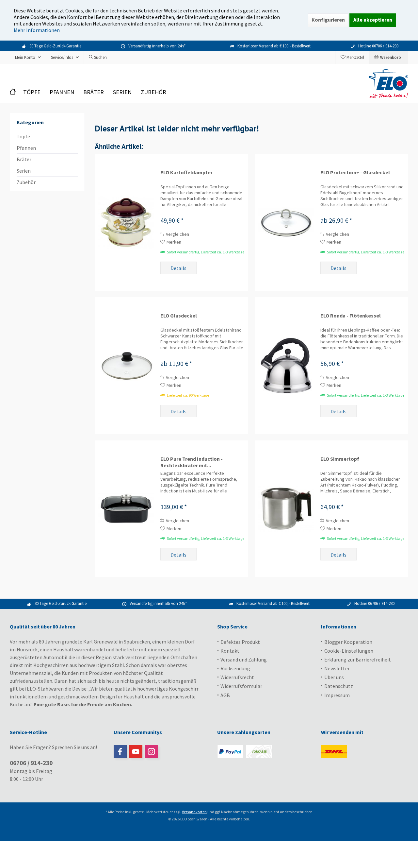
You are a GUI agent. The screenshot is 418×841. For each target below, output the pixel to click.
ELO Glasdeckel (178, 315)
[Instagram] (151, 751)
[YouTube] (135, 751)
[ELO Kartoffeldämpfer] (126, 222)
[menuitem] (388, 57)
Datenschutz (338, 686)
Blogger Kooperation (348, 642)
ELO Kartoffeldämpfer (186, 172)
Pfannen (26, 148)
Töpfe (23, 136)
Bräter (24, 159)
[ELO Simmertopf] (286, 508)
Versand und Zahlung (243, 659)
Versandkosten (194, 811)
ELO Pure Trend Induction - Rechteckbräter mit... (191, 462)
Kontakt (229, 650)
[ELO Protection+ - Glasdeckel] (286, 222)
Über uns (334, 677)
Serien (24, 170)
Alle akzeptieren (372, 19)
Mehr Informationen (37, 30)
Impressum (337, 695)
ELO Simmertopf (339, 458)
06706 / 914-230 (31, 763)
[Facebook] (120, 751)
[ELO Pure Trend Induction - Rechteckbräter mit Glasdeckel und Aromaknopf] (126, 508)
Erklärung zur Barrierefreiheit (357, 659)
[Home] (14, 92)
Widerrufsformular (241, 686)
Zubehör (26, 182)
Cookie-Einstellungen (348, 650)
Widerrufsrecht (237, 677)
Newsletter (337, 668)
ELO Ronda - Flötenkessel (350, 315)
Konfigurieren (328, 19)
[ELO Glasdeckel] (126, 365)
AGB (225, 695)
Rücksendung (235, 668)
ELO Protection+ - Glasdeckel (355, 172)
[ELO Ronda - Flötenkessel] (286, 365)
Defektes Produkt (240, 642)
